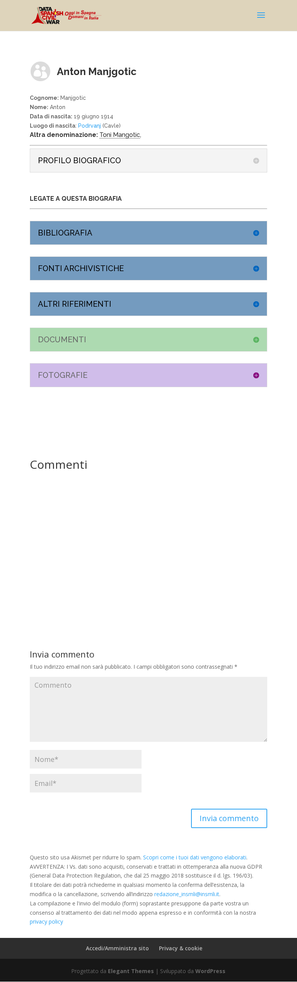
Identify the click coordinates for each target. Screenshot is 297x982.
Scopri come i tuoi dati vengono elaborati (194, 857)
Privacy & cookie (180, 948)
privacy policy (46, 921)
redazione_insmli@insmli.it (186, 894)
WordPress (210, 971)
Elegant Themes (131, 971)
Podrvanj (89, 126)
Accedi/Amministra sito (117, 948)
